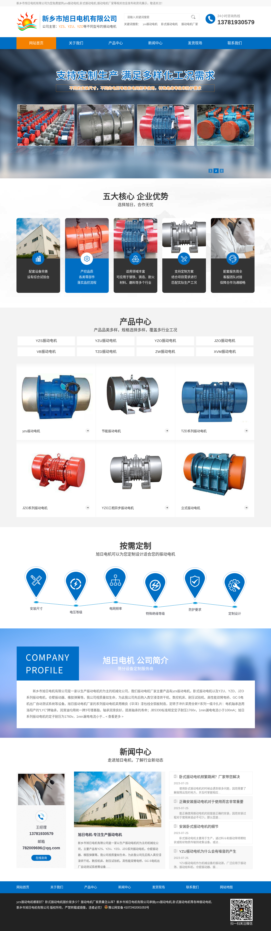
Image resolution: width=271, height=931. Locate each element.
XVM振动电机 (225, 352)
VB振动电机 (46, 352)
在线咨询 (41, 857)
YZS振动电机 (46, 341)
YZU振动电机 (105, 341)
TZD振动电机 (105, 352)
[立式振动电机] (215, 473)
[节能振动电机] (135, 396)
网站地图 (226, 887)
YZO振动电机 (165, 341)
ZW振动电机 (165, 352)
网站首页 (36, 43)
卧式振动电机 (170, 24)
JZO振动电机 (224, 341)
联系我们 (235, 43)
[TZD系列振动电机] (215, 396)
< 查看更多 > (114, 716)
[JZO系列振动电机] (56, 473)
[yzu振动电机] (56, 396)
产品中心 (116, 43)
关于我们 (76, 43)
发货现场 (195, 43)
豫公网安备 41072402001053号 (128, 907)
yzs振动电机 (150, 24)
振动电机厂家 (189, 24)
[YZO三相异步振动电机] (135, 473)
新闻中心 (155, 43)
